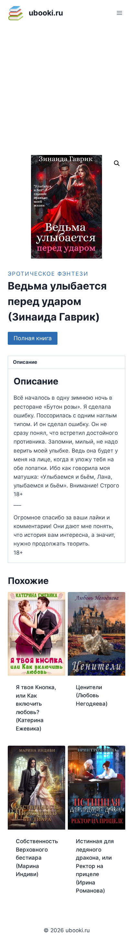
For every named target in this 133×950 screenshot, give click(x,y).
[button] (117, 163)
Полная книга (33, 338)
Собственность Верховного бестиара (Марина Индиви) (37, 857)
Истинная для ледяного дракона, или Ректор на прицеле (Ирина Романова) (95, 866)
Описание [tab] (25, 362)
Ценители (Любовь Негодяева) (91, 695)
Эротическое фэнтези (48, 274)
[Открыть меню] (119, 13)
